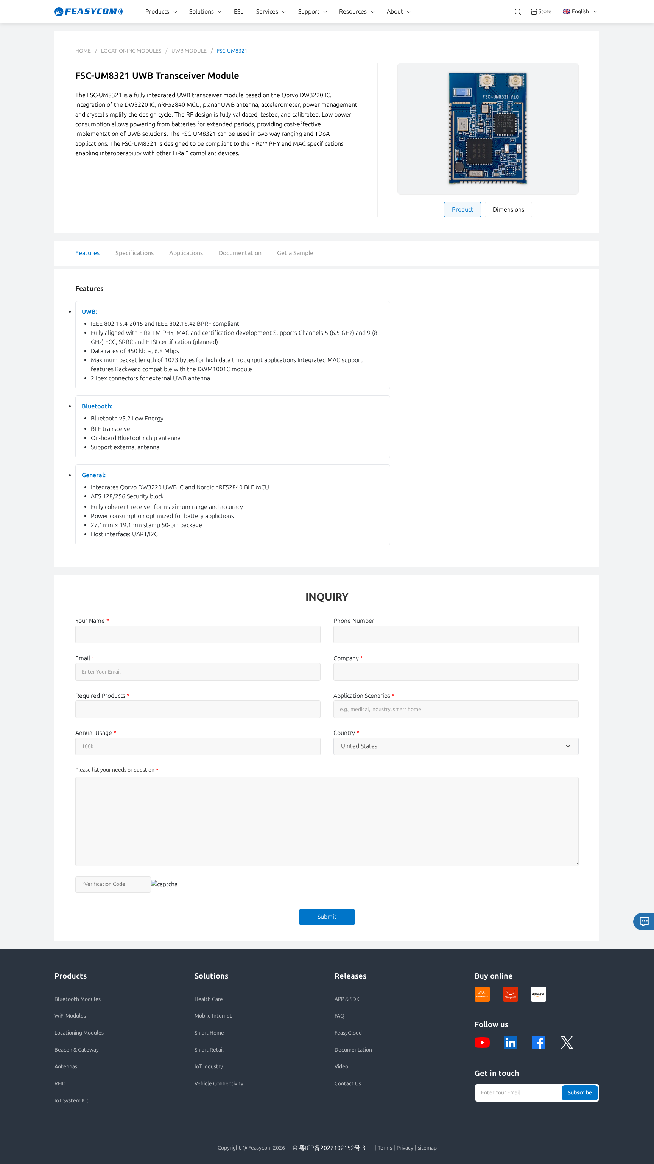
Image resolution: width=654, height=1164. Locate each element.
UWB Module (189, 51)
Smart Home (209, 1033)
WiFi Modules (70, 1016)
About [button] (395, 11)
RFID (60, 1083)
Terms (385, 1148)
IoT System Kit (71, 1100)
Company (348, 658)
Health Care (209, 999)
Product (462, 209)
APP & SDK (347, 999)
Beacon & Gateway (76, 1050)
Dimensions (508, 209)
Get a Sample (295, 253)
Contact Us (348, 1083)
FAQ (339, 1016)
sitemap (427, 1148)
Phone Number (353, 620)
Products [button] (157, 11)
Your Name (92, 620)
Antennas (65, 1066)
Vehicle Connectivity (219, 1083)
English (580, 11)
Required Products (102, 695)
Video (341, 1066)
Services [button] (267, 11)
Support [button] (308, 11)
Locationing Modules (131, 51)
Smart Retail (209, 1050)
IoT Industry (209, 1066)
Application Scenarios (364, 695)
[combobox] (455, 746)
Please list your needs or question (114, 770)
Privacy (405, 1148)
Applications (186, 253)
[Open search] (518, 12)
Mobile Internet (213, 1016)
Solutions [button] (201, 11)
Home (83, 51)
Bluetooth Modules (77, 999)
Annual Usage (96, 732)
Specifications (134, 253)
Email (85, 658)
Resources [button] (353, 11)
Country (346, 732)
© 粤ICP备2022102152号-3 (329, 1148)
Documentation (240, 253)
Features (87, 253)
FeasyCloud (348, 1033)
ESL (238, 11)
